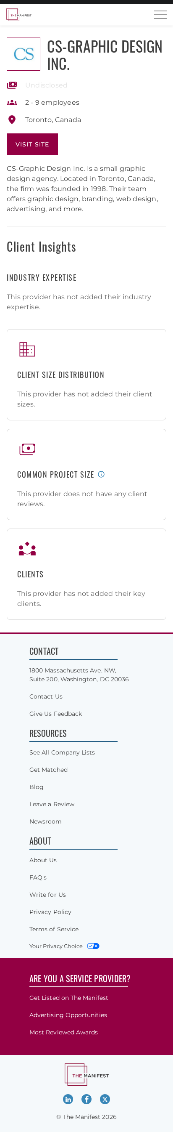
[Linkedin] (68, 1099)
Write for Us (47, 894)
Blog (36, 787)
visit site (32, 144)
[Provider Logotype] (23, 54)
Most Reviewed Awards (63, 1032)
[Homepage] (18, 14)
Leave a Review (51, 804)
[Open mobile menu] (160, 15)
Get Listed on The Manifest (68, 998)
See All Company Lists (62, 752)
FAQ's (38, 877)
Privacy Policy (50, 912)
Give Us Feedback (55, 713)
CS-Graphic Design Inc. (105, 54)
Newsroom (45, 821)
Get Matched (48, 769)
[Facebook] (86, 1099)
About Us (43, 860)
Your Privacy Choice (56, 946)
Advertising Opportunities (68, 1015)
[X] (105, 1099)
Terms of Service (54, 929)
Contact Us (46, 696)
